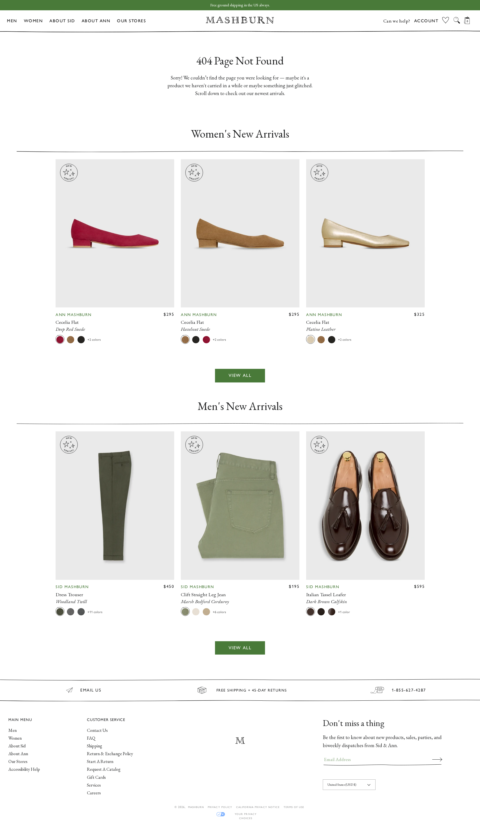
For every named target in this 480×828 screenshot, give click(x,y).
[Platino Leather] (310, 339)
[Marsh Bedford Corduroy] (185, 611)
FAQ (91, 738)
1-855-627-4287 (409, 690)
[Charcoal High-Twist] (81, 611)
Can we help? (396, 21)
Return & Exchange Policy (110, 754)
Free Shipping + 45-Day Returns (251, 690)
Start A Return (100, 761)
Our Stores (131, 20)
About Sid (62, 20)
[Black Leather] (81, 339)
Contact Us (97, 730)
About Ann (96, 20)
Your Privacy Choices (245, 814)
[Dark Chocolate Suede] (321, 611)
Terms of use (294, 807)
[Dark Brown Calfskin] (310, 611)
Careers (94, 793)
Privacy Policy (220, 807)
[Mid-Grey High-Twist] (70, 611)
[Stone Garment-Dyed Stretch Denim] (195, 611)
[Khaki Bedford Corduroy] (206, 611)
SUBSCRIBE (437, 759)
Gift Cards (96, 777)
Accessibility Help (24, 769)
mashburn (196, 807)
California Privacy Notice (258, 807)
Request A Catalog (104, 769)
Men (12, 20)
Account (426, 20)
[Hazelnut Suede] (70, 339)
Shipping (94, 746)
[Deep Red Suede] (60, 339)
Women (33, 20)
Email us (90, 690)
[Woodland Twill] (60, 611)
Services (94, 785)
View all (240, 375)
